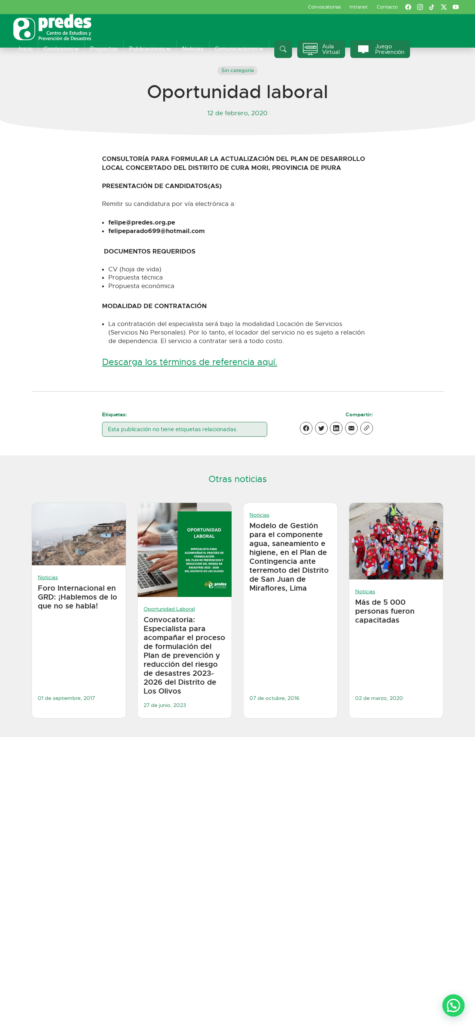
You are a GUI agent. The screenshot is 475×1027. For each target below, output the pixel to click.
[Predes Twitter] (444, 7)
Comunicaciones (236, 48)
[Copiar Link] (366, 428)
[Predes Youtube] (456, 7)
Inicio (25, 48)
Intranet (359, 7)
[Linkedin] (336, 428)
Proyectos (103, 48)
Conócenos (58, 48)
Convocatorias (324, 7)
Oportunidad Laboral (169, 609)
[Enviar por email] (351, 428)
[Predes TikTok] (432, 7)
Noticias (192, 48)
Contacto (387, 7)
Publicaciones (147, 48)
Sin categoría (238, 70)
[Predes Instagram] (420, 7)
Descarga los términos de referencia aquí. (189, 362)
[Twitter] (321, 428)
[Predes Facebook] (408, 7)
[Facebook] (306, 428)
